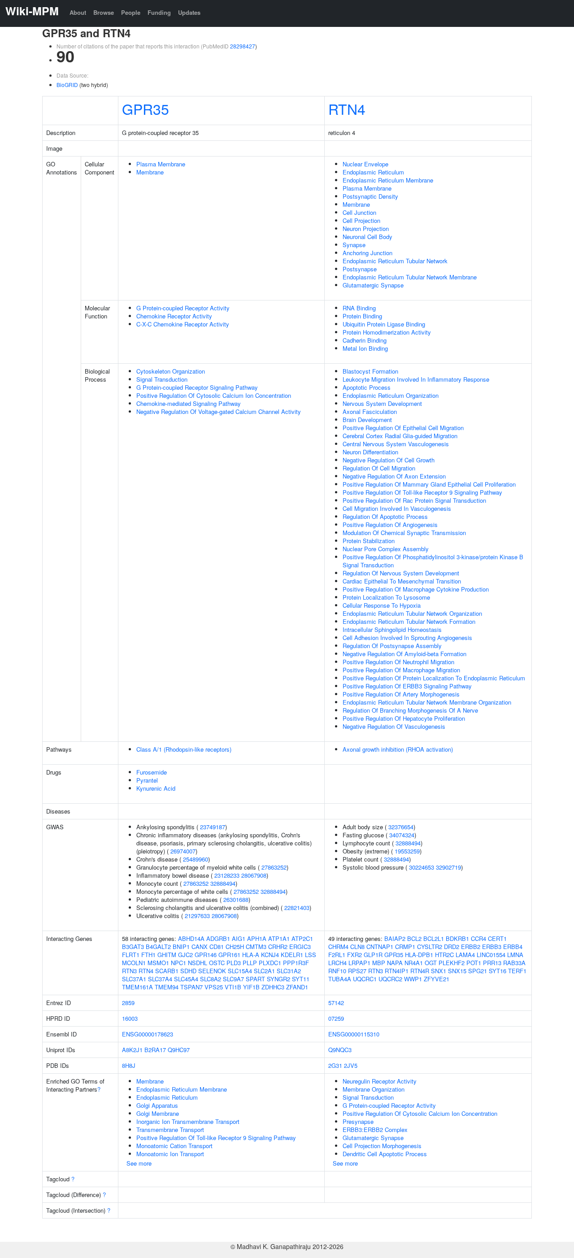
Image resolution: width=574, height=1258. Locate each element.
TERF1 (517, 970)
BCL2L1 (433, 938)
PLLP (250, 962)
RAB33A (514, 962)
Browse (103, 12)
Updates (189, 12)
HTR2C (444, 954)
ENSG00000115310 (353, 1034)
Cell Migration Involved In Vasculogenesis (397, 508)
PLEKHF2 (452, 962)
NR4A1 (413, 962)
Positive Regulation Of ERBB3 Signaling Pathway (407, 686)
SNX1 (438, 970)
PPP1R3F (296, 962)
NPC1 (178, 962)
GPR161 (229, 954)
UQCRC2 (390, 979)
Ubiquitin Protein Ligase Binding (384, 324)
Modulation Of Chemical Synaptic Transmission (404, 532)
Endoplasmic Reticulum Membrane (388, 180)
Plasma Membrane (160, 164)
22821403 (296, 907)
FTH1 (148, 954)
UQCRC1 (365, 979)
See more (139, 1163)
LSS (310, 954)
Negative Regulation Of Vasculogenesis (394, 726)
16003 (130, 1018)
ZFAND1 (297, 987)
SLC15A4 (240, 970)
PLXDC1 (270, 962)
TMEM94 (166, 987)
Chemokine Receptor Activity (174, 316)
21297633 (197, 915)
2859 (128, 1002)
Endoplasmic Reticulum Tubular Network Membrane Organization (427, 702)
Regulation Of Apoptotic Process (385, 516)
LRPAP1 (359, 962)
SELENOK (212, 970)
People (130, 12)
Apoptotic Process (367, 387)
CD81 (216, 946)
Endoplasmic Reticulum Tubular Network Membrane (410, 277)
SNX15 (457, 970)
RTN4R (419, 970)
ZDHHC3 (272, 987)
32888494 (222, 883)
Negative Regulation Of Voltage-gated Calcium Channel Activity (218, 411)
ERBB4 (512, 946)
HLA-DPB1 (419, 954)
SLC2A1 (264, 970)
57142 (336, 1002)
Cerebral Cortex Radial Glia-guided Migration (400, 435)
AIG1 (238, 938)
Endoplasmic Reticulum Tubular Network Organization (412, 613)
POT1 (473, 962)
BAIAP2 (394, 938)
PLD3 (233, 962)
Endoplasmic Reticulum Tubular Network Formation (409, 621)
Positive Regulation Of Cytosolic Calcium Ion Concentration (213, 395)
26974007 (183, 851)
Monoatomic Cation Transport (174, 1145)
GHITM (166, 954)
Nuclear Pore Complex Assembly (386, 548)
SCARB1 (166, 970)
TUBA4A (339, 979)
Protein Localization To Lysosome (386, 597)
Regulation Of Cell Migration (379, 468)
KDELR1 (292, 954)
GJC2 (185, 954)
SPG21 (477, 970)
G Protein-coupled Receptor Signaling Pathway (197, 387)
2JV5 (350, 1065)
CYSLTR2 (429, 946)
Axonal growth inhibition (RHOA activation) (398, 749)
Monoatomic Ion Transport (170, 1153)
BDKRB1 (457, 938)
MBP (378, 962)
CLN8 (357, 946)
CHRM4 (338, 946)
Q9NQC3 (340, 1049)
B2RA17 (155, 1049)
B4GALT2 (158, 946)
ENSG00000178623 (147, 1034)
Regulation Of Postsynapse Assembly (392, 645)
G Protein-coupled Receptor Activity (183, 308)
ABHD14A (191, 938)
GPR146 (206, 954)
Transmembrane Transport (170, 1129)
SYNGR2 (278, 979)
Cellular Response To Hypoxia (382, 605)
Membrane (150, 172)
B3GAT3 (133, 946)
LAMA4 (465, 954)
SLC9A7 (233, 979)
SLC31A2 (289, 970)
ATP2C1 (302, 938)
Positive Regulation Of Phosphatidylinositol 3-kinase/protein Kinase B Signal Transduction (433, 561)
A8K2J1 (132, 1049)
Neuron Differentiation (370, 452)
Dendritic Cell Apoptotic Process (385, 1153)
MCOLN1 (134, 962)
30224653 (421, 867)
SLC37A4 (160, 979)
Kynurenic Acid (155, 788)
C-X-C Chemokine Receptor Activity (182, 324)
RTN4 (346, 108)
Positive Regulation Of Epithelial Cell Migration (403, 427)
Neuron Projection (366, 228)
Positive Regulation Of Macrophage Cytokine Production (416, 589)
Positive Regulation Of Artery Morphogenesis (401, 694)
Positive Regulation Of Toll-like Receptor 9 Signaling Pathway (422, 492)
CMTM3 (256, 946)
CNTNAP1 (379, 946)
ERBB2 (470, 946)
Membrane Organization (373, 1089)
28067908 (253, 875)
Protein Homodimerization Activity (387, 332)
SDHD (188, 970)
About (78, 12)
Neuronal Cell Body (367, 236)
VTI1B (233, 987)
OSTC (217, 962)
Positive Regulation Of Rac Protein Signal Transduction (414, 500)
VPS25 (213, 987)
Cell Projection (361, 220)
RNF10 (337, 970)
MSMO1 (158, 962)
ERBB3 (491, 946)
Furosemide (151, 772)
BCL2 (414, 938)
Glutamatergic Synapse (373, 285)
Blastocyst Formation (370, 371)
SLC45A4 (186, 979)
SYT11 (300, 979)
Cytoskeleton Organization (170, 371)
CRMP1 (405, 946)
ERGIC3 (300, 946)
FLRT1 (130, 954)
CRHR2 (277, 946)
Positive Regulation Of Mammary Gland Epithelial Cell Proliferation (429, 484)
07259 (336, 1018)
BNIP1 (181, 946)
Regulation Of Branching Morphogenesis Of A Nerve (410, 710)
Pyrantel (147, 780)
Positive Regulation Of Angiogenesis (390, 524)
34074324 (401, 835)
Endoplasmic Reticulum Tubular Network (395, 261)
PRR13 (492, 962)
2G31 (335, 1065)
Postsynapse (360, 269)
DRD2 (451, 946)
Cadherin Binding (365, 340)
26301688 (235, 899)
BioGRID (67, 84)
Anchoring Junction (367, 252)
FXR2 (354, 954)
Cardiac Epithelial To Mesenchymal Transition (402, 581)
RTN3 (129, 970)
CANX (199, 946)
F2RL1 (336, 954)
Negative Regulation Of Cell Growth (389, 460)
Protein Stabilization (369, 540)
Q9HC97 (179, 1049)
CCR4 (478, 938)
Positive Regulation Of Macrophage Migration (401, 670)
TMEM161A (137, 987)
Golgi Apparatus (157, 1105)
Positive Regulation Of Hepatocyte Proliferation (404, 718)
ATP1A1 (279, 938)
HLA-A (250, 954)
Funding (159, 12)
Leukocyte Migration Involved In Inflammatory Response (416, 379)
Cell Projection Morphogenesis (382, 1145)
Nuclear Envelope (365, 164)
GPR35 (145, 108)
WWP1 (413, 979)
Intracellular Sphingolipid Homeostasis (392, 629)
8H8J (128, 1065)
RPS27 (357, 970)
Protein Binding (362, 316)
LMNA (515, 954)
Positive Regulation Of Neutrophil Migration (398, 661)
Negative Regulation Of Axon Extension (394, 476)
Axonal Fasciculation (370, 411)
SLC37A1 (134, 979)
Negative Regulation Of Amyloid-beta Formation (404, 653)
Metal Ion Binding (365, 348)
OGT (431, 962)
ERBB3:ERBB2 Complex (375, 1129)
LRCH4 (337, 962)
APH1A (256, 938)
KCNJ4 (270, 954)
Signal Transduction (161, 379)
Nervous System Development (382, 403)
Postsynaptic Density (370, 196)
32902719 (448, 867)
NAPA (395, 962)
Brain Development (367, 419)
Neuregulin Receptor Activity (380, 1081)
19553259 (407, 851)
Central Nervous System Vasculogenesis (396, 444)
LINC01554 (491, 954)
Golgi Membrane (157, 1113)
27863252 (274, 867)
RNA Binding (359, 308)
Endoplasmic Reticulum (373, 172)
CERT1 (497, 938)
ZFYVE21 (436, 979)
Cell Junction (359, 212)
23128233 (226, 875)
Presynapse (358, 1121)
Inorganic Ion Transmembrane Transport (187, 1121)
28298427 (242, 46)
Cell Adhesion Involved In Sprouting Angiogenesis (407, 637)
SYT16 (497, 970)
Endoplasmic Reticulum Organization (391, 395)
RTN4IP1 (397, 970)
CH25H (235, 946)
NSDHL (197, 962)
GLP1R (373, 954)
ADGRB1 (218, 938)
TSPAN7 (191, 987)
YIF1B (251, 987)
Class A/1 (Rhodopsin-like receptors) (183, 749)
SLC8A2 (210, 979)
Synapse (354, 244)
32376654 (400, 827)
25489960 (195, 859)
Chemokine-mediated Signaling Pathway (188, 403)
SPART (255, 979)
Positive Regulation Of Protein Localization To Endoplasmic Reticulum (434, 678)
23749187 (212, 827)
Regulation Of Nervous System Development (401, 573)
